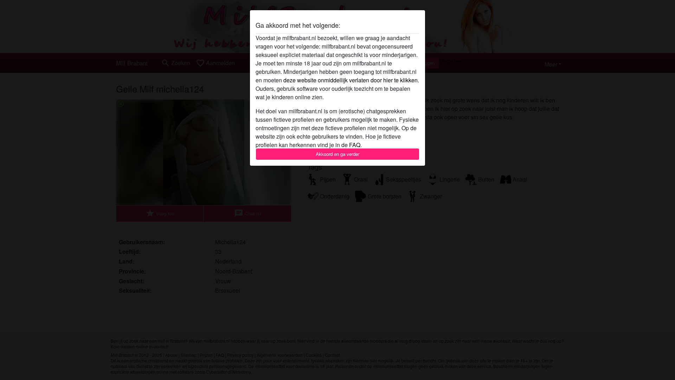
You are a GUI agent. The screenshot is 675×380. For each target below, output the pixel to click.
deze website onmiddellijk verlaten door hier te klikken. (351, 80)
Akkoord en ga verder (337, 154)
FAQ (354, 145)
